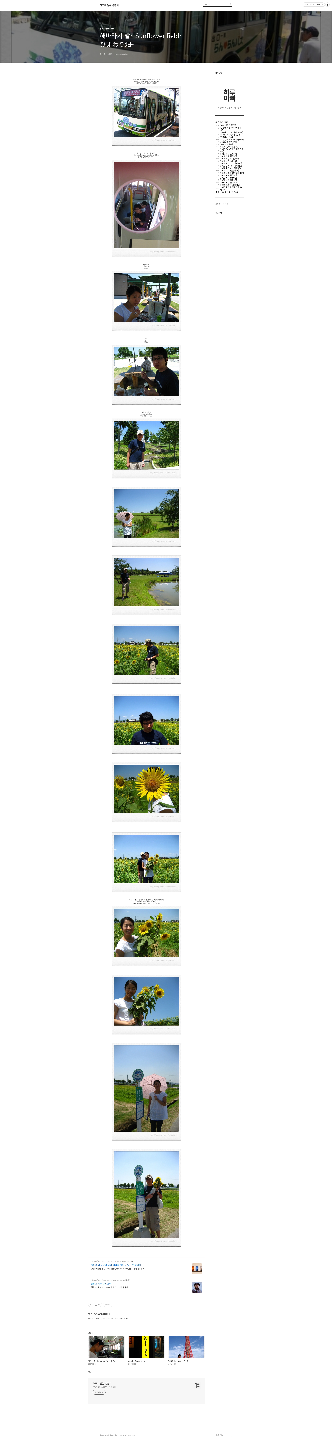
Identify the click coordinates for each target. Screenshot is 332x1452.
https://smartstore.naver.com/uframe (108, 1280)
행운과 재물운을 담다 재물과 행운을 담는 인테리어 (116, 1265)
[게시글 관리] (99, 1305)
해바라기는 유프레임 (101, 1283)
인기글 (225, 204)
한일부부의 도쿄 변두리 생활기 (104, 1387)
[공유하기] (96, 1305)
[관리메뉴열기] (327, 4)
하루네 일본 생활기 (109, 5)
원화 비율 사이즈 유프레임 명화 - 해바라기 (109, 1287)
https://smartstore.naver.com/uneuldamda (110, 1261)
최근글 (217, 204)
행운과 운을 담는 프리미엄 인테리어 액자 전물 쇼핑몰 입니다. (117, 1268)
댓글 (90, 1372)
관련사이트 (219, 1435)
